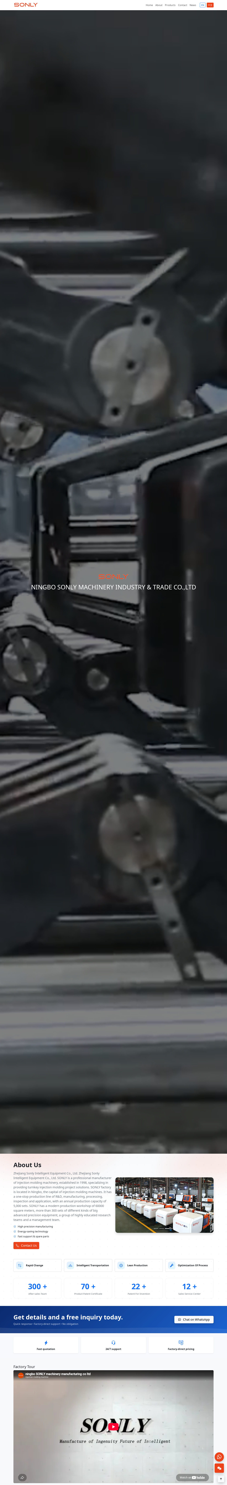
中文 (210, 5)
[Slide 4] (172, 1228)
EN (202, 5)
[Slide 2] (161, 1228)
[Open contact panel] (219, 1468)
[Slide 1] (156, 1228)
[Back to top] (221, 1479)
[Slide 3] (167, 1228)
